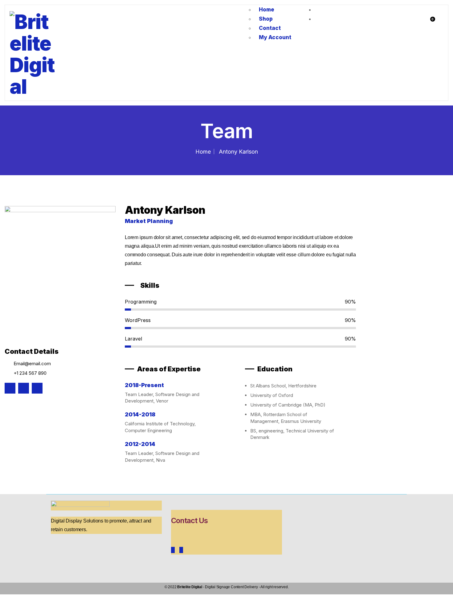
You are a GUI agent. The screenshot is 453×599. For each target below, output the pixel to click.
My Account (275, 37)
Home (203, 151)
